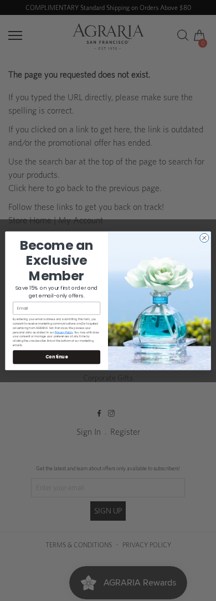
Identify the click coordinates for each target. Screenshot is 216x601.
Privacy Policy (64, 332)
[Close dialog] (204, 237)
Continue (56, 356)
